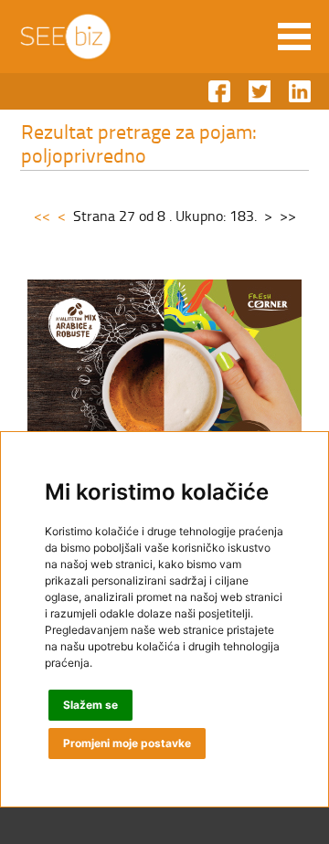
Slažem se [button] (90, 705)
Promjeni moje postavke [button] (127, 743)
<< (42, 216)
